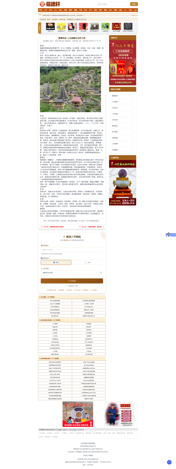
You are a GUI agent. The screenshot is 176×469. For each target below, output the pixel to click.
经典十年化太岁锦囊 (88, 362)
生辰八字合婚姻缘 (55, 303)
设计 (110, 10)
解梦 (70, 10)
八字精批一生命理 (89, 303)
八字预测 (55, 324)
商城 (115, 10)
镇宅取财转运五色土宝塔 (89, 392)
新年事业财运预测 (55, 313)
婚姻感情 (61, 290)
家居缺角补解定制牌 (88, 386)
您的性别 (45, 258)
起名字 (41, 437)
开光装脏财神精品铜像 (55, 395)
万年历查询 (89, 333)
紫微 (75, 10)
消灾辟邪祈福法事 (55, 377)
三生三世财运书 (89, 342)
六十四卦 (55, 336)
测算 (105, 10)
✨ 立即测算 (72, 281)
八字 (45, 10)
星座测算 (88, 324)
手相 (80, 10)
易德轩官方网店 (89, 398)
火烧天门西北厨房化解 (89, 371)
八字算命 (56, 433)
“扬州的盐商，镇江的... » (95, 227)
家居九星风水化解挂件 (55, 362)
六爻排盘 (88, 351)
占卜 (55, 10)
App (135, 10)
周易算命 (89, 433)
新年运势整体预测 (55, 300)
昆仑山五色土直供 (55, 374)
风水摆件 (55, 437)
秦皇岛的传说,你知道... (57, 227)
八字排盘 (55, 351)
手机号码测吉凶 (55, 307)
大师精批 (94, 290)
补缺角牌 (83, 31)
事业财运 (69, 290)
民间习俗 (62, 19)
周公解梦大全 (80, 433)
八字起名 (71, 433)
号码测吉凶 (55, 339)
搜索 (134, 4)
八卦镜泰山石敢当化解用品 (88, 395)
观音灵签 (130, 433)
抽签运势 (55, 327)
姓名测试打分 (88, 339)
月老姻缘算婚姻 (89, 313)
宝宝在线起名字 (89, 307)
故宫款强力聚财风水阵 (89, 389)
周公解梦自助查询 (55, 348)
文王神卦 (55, 333)
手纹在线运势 (55, 342)
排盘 (120, 10)
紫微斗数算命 (121, 433)
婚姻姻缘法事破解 (89, 377)
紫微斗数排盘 (55, 354)
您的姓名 (45, 245)
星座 (65, 10)
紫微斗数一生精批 (89, 310)
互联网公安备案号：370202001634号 (99, 462)
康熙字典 (55, 330)
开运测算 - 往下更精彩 (48, 297)
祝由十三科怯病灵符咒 (55, 368)
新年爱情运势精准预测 (89, 300)
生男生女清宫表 (55, 345)
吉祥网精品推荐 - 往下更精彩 (50, 358)
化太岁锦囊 (116, 31)
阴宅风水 (48, 437)
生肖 (85, 10)
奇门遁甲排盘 (88, 354)
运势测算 (88, 336)
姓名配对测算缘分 (55, 310)
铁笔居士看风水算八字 (89, 316)
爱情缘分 (86, 290)
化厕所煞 (105, 31)
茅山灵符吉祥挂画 (89, 365)
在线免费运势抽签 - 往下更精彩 (50, 320)
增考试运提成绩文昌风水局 (88, 383)
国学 (100, 10)
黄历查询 (88, 330)
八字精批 (64, 433)
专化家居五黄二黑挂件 (55, 383)
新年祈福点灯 (55, 316)
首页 (40, 10)
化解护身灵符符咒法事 (55, 371)
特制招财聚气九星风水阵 (55, 389)
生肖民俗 (55, 19)
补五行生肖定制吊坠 (88, 380)
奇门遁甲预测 (97, 433)
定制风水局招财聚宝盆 (89, 374)
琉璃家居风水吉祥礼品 (89, 368)
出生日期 (45, 268)
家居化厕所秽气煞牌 (55, 386)
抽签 (95, 10)
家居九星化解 (72, 31)
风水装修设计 (94, 31)
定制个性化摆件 (128, 31)
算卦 (113, 433)
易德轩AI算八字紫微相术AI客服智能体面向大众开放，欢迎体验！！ (64, 14)
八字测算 (49, 433)
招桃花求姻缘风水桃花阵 (55, 398)
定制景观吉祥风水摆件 (55, 365)
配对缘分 (88, 327)
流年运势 (78, 290)
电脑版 (91, 455)
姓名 (60, 10)
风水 (50, 10)
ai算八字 (50, 31)
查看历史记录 (52, 290)
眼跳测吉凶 (89, 345)
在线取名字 (61, 31)
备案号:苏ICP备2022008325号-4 (75, 462)
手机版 (85, 455)
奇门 (90, 10)
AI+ (125, 10)
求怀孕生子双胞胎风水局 (55, 392)
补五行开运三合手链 (55, 380)
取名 (130, 10)
